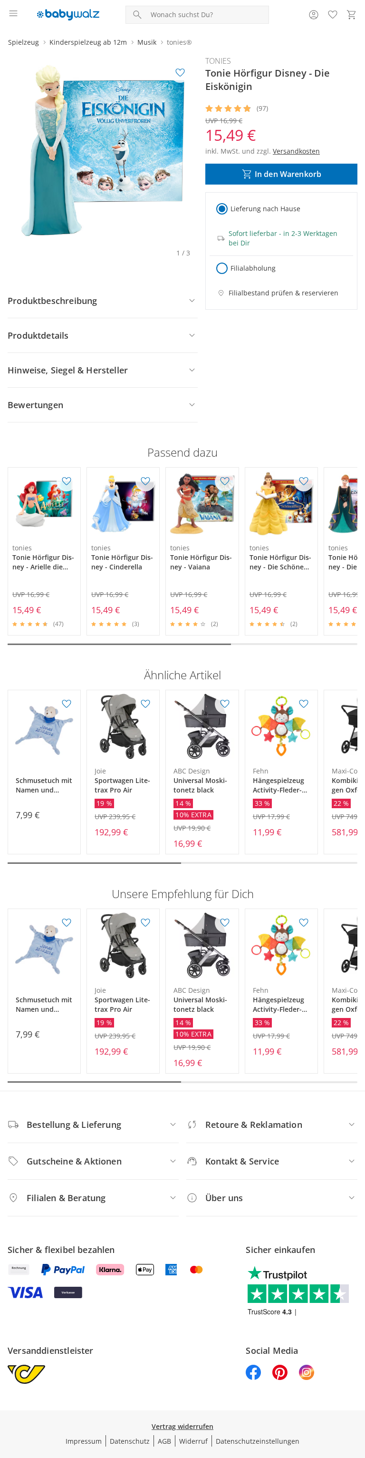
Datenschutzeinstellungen (257, 1441)
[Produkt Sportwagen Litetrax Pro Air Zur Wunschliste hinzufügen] (145, 704)
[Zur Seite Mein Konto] (313, 14)
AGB (164, 1441)
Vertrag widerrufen (182, 1426)
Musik (146, 42)
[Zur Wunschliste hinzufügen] (180, 73)
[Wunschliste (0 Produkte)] (332, 14)
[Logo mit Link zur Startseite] (68, 14)
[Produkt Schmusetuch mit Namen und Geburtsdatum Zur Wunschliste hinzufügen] (67, 704)
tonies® (179, 42)
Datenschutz (130, 1441)
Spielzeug (23, 42)
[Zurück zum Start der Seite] (355, 1391)
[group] (103, 150)
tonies (218, 61)
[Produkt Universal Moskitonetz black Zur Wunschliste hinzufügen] (225, 704)
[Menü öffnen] (13, 15)
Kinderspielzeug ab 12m (88, 42)
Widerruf (193, 1441)
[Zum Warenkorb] (351, 14)
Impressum (84, 1441)
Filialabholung (253, 268)
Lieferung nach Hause (265, 208)
